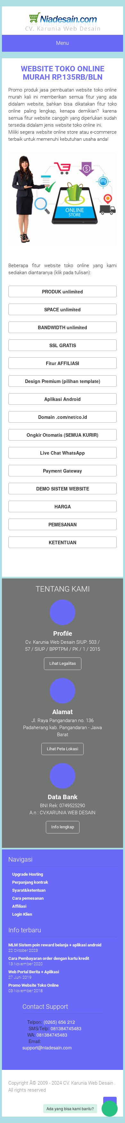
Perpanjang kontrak (29, 882)
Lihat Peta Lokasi (62, 748)
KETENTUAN (62, 542)
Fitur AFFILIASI (62, 363)
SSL (62, 345)
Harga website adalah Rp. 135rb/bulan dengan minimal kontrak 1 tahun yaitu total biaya (62, 507)
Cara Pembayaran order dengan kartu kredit (48, 958)
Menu (62, 43)
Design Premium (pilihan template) (62, 381)
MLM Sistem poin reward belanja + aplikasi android (54, 945)
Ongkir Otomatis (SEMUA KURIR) (62, 435)
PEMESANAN (62, 524)
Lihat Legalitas (62, 663)
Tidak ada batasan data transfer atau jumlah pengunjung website (63, 328)
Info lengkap (62, 826)
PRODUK (62, 291)
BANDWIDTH (62, 327)
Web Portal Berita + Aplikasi (33, 971)
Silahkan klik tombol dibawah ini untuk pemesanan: (62, 525)
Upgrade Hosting (27, 874)
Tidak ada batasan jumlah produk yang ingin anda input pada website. (62, 292)
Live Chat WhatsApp (62, 453)
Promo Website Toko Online (33, 985)
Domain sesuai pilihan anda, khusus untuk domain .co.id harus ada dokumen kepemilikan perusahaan (62, 418)
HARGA (62, 506)
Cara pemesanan (27, 898)
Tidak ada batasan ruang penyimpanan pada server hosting (62, 310)
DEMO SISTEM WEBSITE (62, 488)
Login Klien (21, 914)
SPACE (62, 309)
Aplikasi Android (62, 399)
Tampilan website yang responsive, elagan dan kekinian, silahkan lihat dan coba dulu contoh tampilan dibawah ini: (62, 382)
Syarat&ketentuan (28, 890)
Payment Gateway (62, 470)
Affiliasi (18, 906)
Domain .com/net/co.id (62, 417)
